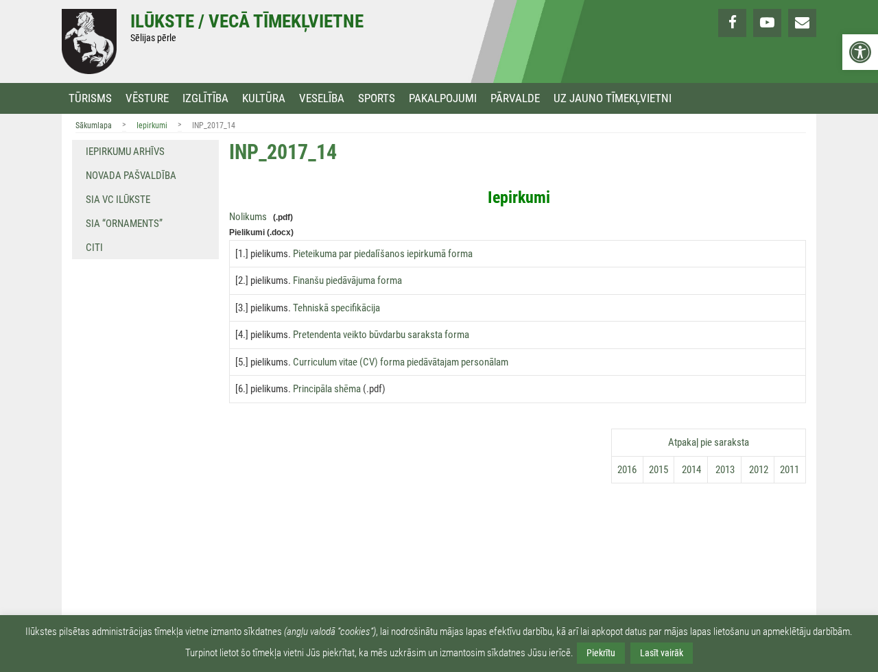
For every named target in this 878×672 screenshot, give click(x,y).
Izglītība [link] (205, 98)
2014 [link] (690, 470)
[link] (860, 52)
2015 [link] (658, 470)
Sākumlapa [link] (93, 125)
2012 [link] (757, 470)
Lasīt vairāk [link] (661, 652)
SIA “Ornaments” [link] (124, 223)
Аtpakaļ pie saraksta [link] (708, 442)
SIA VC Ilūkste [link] (118, 199)
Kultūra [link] (263, 98)
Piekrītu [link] (600, 652)
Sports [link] (376, 98)
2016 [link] (627, 470)
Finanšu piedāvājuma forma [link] (347, 280)
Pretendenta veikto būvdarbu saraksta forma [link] (381, 334)
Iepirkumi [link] (152, 125)
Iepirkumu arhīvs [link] (125, 151)
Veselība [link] (321, 98)
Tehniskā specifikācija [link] (336, 308)
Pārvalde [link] (515, 98)
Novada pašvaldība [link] (131, 175)
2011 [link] (789, 470)
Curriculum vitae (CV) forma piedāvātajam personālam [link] (400, 362)
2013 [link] (724, 470)
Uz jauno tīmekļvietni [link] (613, 98)
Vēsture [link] (147, 98)
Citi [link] (94, 247)
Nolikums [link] (248, 217)
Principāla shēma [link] (327, 389)
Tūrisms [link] (90, 98)
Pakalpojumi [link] (443, 98)
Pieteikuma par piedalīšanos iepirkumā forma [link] (383, 254)
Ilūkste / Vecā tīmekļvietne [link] (247, 21)
